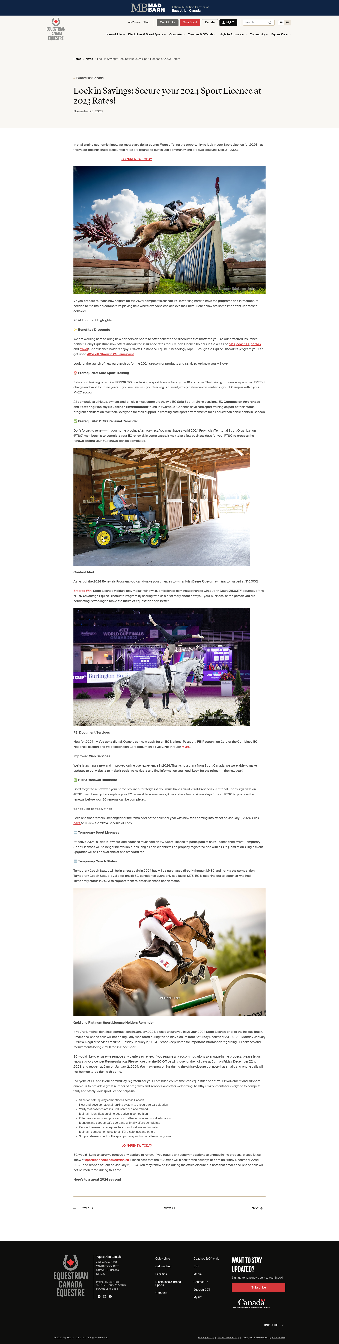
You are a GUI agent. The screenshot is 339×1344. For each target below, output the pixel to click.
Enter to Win (82, 591)
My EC (198, 1297)
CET (196, 1266)
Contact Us (201, 1282)
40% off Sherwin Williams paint (110, 354)
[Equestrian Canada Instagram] (104, 1296)
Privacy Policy (206, 1337)
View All (169, 1208)
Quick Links (167, 22)
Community (257, 34)
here (77, 823)
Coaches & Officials (200, 34)
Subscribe (258, 1287)
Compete (175, 34)
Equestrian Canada (90, 78)
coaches (242, 344)
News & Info (114, 34)
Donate (210, 22)
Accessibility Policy (228, 1337)
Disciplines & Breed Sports (145, 34)
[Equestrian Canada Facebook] (99, 1296)
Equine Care (279, 34)
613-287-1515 (112, 1282)
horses (256, 344)
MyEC (230, 22)
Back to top (271, 1325)
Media (198, 1274)
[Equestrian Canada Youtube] (110, 1296)
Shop (146, 22)
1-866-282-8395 (116, 1285)
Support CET (202, 1290)
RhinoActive (278, 1337)
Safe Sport (190, 22)
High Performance (231, 34)
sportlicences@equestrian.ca (107, 1160)
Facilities (161, 1274)
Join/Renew (134, 22)
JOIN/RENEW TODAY (136, 159)
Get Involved (163, 1266)
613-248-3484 (109, 1289)
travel (84, 349)
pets (231, 344)
